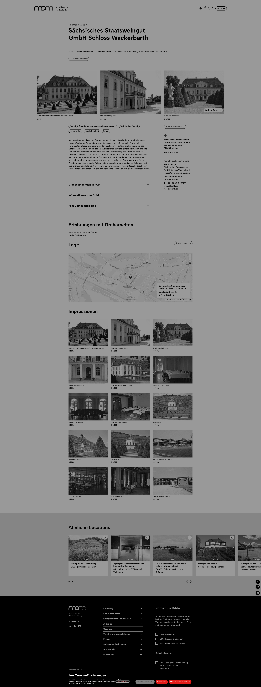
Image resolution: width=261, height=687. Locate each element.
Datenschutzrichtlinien (122, 681)
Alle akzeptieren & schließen (180, 682)
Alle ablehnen (161, 682)
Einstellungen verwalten (145, 682)
